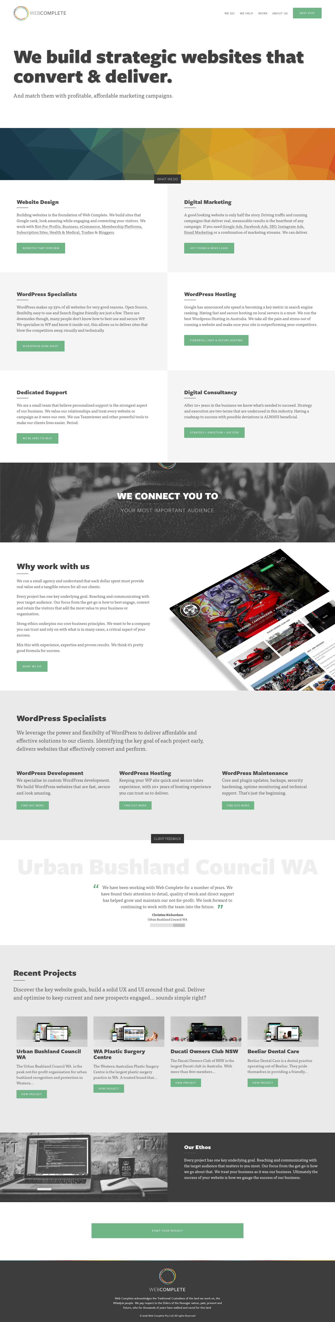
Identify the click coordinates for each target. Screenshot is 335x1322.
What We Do (32, 666)
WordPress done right (41, 346)
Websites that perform (41, 248)
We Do (229, 13)
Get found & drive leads (209, 248)
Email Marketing (198, 232)
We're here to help (37, 438)
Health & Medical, (64, 232)
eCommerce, (90, 226)
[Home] (167, 1274)
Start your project (167, 1231)
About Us (280, 13)
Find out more (32, 805)
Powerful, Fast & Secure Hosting (216, 340)
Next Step (307, 13)
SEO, (273, 226)
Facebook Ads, (256, 226)
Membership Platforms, (122, 226)
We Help (246, 13)
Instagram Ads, (291, 226)
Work (263, 13)
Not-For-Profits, (48, 226)
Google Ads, (233, 226)
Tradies (87, 232)
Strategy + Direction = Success (214, 432)
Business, (70, 226)
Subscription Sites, (33, 232)
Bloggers (106, 232)
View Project (31, 1094)
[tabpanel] (167, 884)
